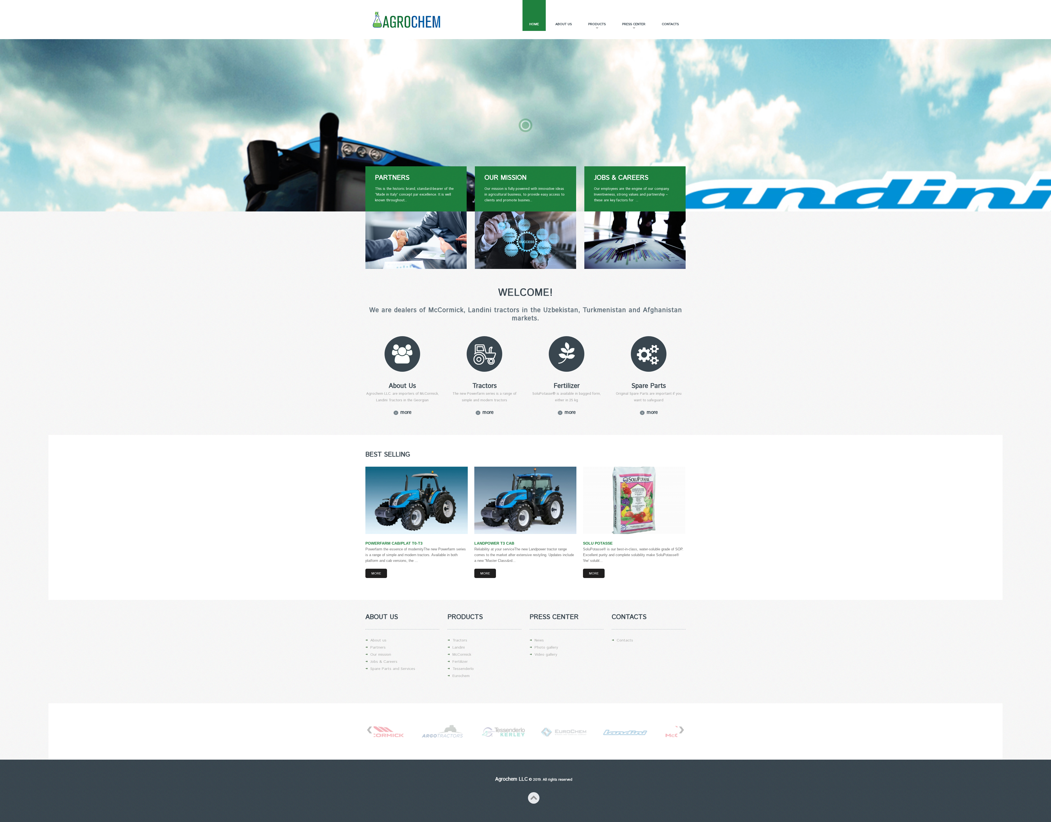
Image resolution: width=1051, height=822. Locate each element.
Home (534, 24)
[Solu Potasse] (634, 500)
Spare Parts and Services (392, 669)
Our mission (380, 654)
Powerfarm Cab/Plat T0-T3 (394, 543)
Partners (378, 647)
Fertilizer (460, 661)
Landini (458, 647)
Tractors (459, 640)
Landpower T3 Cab (494, 543)
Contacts (670, 24)
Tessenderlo (463, 669)
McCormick (461, 654)
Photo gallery (546, 647)
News (539, 640)
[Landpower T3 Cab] (525, 500)
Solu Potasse (598, 543)
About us (563, 24)
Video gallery (546, 654)
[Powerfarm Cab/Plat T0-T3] (416, 500)
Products (593, 26)
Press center (630, 26)
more (405, 412)
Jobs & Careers (383, 661)
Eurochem (461, 676)
